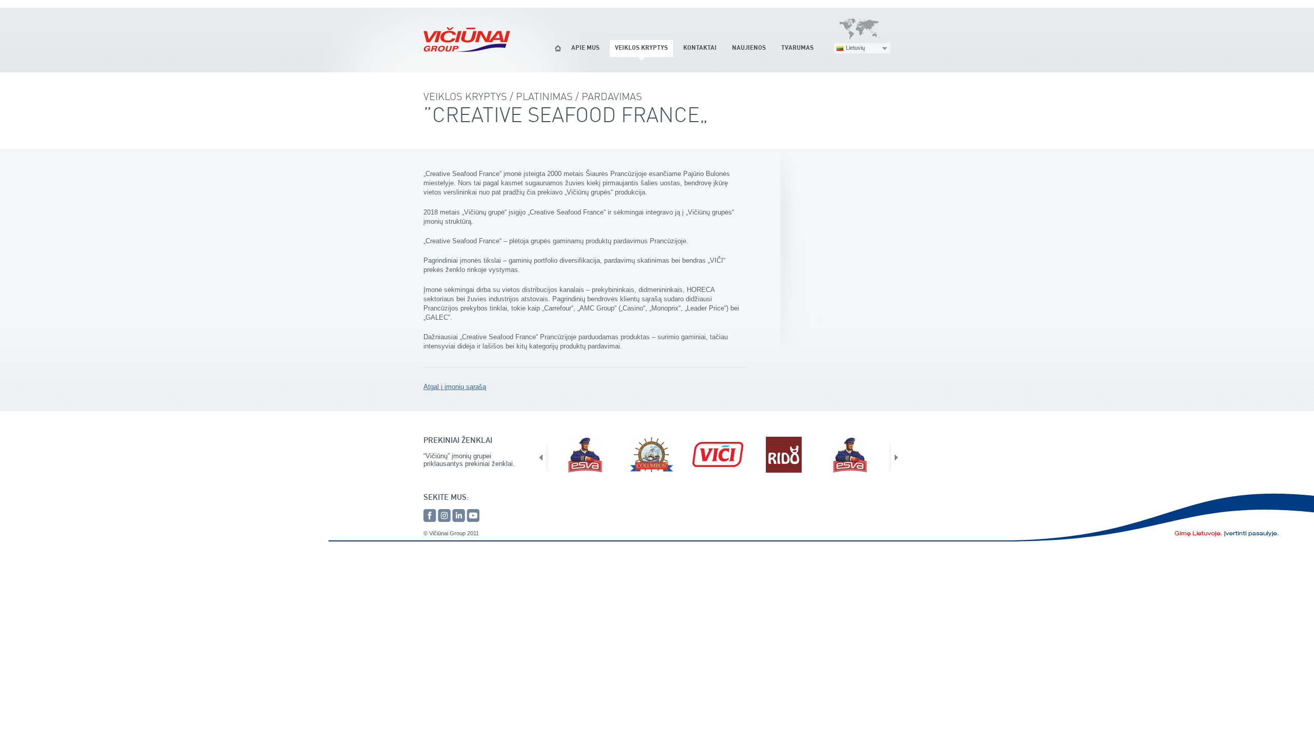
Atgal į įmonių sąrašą (454, 387)
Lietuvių (855, 48)
